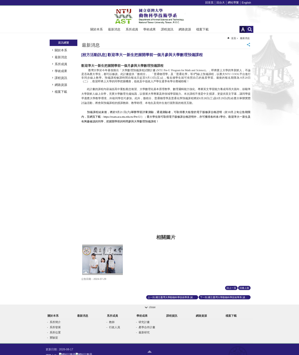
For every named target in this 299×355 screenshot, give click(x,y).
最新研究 (144, 332)
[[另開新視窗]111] (102, 260)
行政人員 (114, 327)
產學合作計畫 (147, 327)
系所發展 (55, 327)
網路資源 (185, 29)
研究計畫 (144, 322)
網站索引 (249, 29)
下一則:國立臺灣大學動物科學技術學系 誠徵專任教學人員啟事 (225, 297)
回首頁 (209, 2)
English (246, 2)
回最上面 (244, 288)
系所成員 (132, 29)
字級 (242, 29)
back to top (149, 351)
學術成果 (149, 29)
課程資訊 (167, 29)
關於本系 (96, 29)
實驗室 (54, 337)
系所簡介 (55, 322)
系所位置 (55, 332)
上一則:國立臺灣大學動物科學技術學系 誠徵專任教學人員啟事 (173, 297)
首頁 (233, 38)
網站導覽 (233, 2)
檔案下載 (202, 29)
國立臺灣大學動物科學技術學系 (149, 16)
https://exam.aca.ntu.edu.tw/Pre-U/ (123, 116)
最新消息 (114, 29)
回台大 (220, 2)
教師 (112, 322)
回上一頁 (231, 288)
